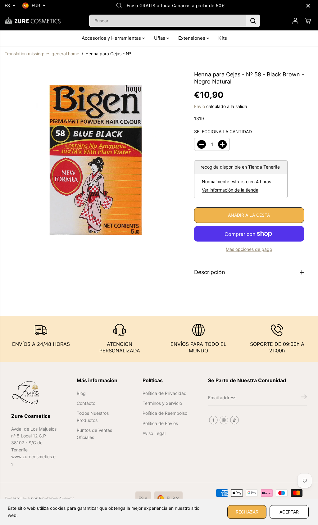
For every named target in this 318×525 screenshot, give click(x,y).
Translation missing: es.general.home (42, 53)
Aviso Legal (154, 433)
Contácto (86, 403)
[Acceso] (295, 20)
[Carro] (307, 20)
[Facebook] (213, 420)
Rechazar (247, 511)
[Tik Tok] (234, 420)
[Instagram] (224, 420)
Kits (222, 38)
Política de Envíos (160, 423)
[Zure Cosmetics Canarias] (33, 20)
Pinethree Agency (56, 498)
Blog (81, 393)
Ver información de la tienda (230, 189)
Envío (199, 106)
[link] (34, 392)
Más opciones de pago (249, 249)
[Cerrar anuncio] (308, 5)
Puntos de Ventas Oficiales (94, 434)
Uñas (160, 38)
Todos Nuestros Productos (93, 416)
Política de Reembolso (165, 413)
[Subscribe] (304, 397)
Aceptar (289, 511)
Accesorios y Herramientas (112, 38)
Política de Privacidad (165, 393)
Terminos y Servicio (162, 403)
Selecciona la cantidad (223, 131)
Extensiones (192, 38)
